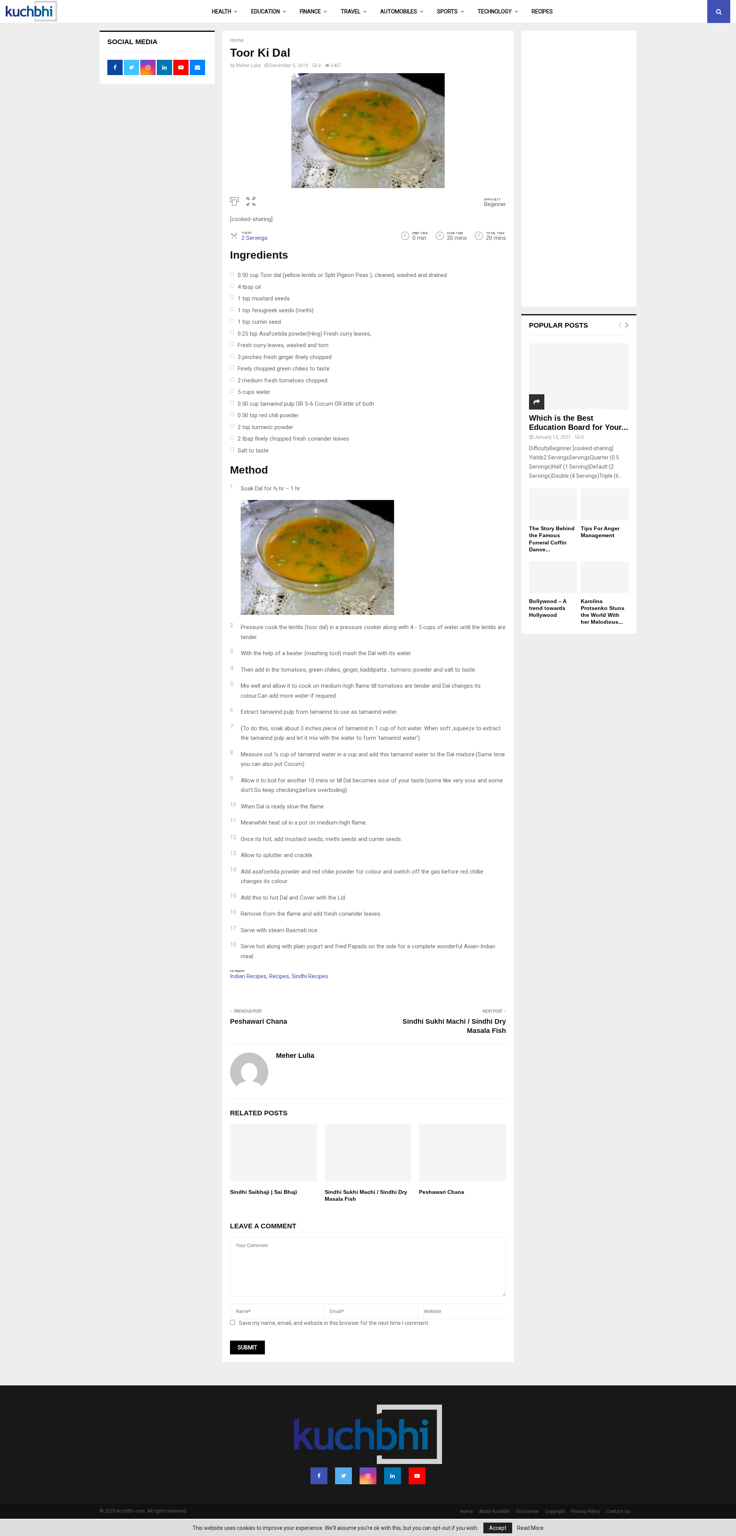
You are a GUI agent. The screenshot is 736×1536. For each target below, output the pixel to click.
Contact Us (618, 1511)
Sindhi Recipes (310, 976)
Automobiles (398, 11)
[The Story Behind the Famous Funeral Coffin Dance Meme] (553, 504)
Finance (310, 11)
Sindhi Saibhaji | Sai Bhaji (263, 1192)
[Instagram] (368, 1475)
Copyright (555, 1511)
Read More (530, 1528)
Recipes (542, 11)
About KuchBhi (494, 1511)
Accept (497, 1528)
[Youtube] (417, 1475)
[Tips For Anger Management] (605, 504)
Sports (447, 11)
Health (221, 11)
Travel (350, 11)
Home (466, 1511)
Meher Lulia (248, 65)
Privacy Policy (585, 1511)
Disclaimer (527, 1511)
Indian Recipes (248, 976)
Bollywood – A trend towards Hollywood (547, 608)
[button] (250, 201)
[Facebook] (318, 1475)
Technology (495, 11)
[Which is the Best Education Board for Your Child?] (579, 376)
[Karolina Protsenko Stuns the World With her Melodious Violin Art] (605, 577)
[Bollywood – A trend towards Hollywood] (553, 577)
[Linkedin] (392, 1475)
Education (265, 11)
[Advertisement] (579, 169)
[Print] (234, 201)
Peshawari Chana (258, 1021)
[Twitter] (343, 1475)
